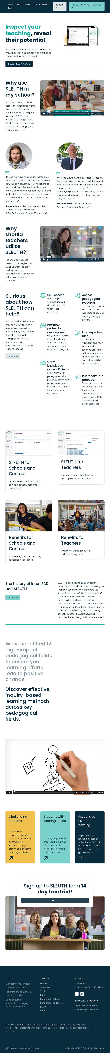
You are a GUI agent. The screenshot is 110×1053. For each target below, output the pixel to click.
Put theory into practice (92, 378)
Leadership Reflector (87, 1009)
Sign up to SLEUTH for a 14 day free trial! (86, 6)
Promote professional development (57, 328)
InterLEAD (39, 583)
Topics (18, 5)
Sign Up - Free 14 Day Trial (19, 64)
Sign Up (55, 900)
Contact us (59, 6)
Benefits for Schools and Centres (22, 543)
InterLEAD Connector (86, 1005)
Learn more (13, 597)
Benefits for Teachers (73, 540)
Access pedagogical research (91, 299)
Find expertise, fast (92, 334)
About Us (45, 987)
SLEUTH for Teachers (72, 464)
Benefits (43, 5)
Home (43, 983)
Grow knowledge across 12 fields (58, 365)
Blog (10, 8)
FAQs (34, 5)
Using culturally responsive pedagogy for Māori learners (17, 1003)
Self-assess (55, 295)
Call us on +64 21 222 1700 (89, 987)
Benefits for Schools (50, 999)
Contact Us (81, 983)
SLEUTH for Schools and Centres (22, 468)
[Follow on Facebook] (77, 994)
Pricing (27, 5)
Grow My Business (30, 1048)
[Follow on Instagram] (82, 994)
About (10, 5)
